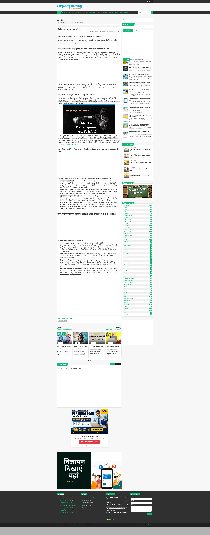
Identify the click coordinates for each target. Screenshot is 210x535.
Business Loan (127, 217)
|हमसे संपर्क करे (136, 525)
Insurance (126, 251)
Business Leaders (128, 215)
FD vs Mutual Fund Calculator (65, 502)
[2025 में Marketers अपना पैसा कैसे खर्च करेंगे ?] (64, 338)
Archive (138, 30)
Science (125, 272)
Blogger (112, 364)
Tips (125, 288)
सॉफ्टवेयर (125, 312)
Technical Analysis (128, 284)
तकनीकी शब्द (126, 304)
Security (125, 274)
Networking (126, 264)
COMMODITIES (127, 219)
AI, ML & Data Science (88, 502)
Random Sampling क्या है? (97, 346)
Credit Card (126, 227)
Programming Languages (89, 497)
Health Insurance (127, 245)
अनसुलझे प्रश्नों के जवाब (124, 12)
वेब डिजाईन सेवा (104, 12)
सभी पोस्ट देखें (64, 12)
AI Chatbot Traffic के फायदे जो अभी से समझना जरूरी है (140, 162)
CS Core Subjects (87, 505)
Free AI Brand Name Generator (66, 504)
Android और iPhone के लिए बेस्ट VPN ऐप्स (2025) (139, 74)
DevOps (85, 504)
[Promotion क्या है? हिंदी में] (113, 338)
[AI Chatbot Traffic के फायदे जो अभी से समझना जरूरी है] (126, 162)
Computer (126, 223)
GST (125, 243)
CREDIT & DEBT (127, 221)
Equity (125, 237)
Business (126, 213)
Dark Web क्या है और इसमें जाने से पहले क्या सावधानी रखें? (140, 67)
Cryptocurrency (127, 229)
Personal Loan (127, 266)
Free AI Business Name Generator (66, 507)
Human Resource (128, 249)
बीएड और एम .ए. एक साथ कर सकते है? (136, 59)
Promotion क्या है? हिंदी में (113, 346)
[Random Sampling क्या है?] (97, 338)
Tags (148, 30)
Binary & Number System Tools (66, 497)
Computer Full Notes (128, 225)
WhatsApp (126, 294)
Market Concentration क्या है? (69, 144)
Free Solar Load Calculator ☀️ (66, 500)
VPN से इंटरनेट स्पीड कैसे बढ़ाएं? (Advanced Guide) (139, 82)
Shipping (126, 276)
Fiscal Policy (126, 241)
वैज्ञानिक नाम (111, 12)
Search (152, 12)
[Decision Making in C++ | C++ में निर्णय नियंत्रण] (126, 175)
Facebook (152, 1)
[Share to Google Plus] (70, 339)
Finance (125, 239)
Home (59, 12)
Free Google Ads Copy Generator (66, 512)
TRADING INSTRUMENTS (130, 282)
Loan (125, 257)
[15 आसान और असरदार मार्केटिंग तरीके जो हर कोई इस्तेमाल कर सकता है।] (126, 169)
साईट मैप (132, 525)
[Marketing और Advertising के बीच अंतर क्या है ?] (80, 338)
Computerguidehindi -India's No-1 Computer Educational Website (71, 525)
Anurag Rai (125, 19)
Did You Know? (127, 231)
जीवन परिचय (126, 302)
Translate (83, 22)
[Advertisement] (89, 72)
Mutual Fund (126, 263)
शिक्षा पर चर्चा (126, 308)
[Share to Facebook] (66, 339)
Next (120, 338)
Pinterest (65, 321)
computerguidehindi (94, 31)
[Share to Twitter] (68, 339)
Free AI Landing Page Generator (66, 514)
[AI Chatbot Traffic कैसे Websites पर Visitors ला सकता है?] (126, 155)
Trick (125, 290)
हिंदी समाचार (126, 314)
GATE (84, 507)
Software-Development (129, 278)
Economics (126, 233)
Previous (58, 338)
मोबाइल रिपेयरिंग (78, 12)
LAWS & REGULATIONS (129, 255)
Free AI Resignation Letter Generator (67, 505)
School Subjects (87, 509)
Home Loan (126, 247)
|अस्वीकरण (142, 525)
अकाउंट (125, 296)
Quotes (125, 268)
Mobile (125, 261)
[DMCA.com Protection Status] (110, 520)
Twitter (150, 1)
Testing (125, 286)
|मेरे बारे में (151, 525)
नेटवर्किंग (116, 12)
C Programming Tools (64, 498)
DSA (84, 498)
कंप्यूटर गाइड (71, 12)
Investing (126, 253)
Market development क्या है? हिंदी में (70, 28)
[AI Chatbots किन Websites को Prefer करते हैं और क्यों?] (126, 149)
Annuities (126, 207)
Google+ (148, 1)
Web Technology (87, 500)
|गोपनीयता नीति (147, 525)
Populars (128, 30)
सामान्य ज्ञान (126, 310)
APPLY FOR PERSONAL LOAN (89, 442)
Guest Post (85, 12)
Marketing (61, 26)
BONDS (125, 209)
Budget (125, 211)
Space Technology (128, 280)
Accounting (126, 205)
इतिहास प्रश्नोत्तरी (127, 300)
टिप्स (98, 12)
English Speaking (128, 235)
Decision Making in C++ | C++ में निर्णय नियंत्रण (139, 175)
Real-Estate (126, 270)
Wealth (125, 292)
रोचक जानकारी (92, 12)
